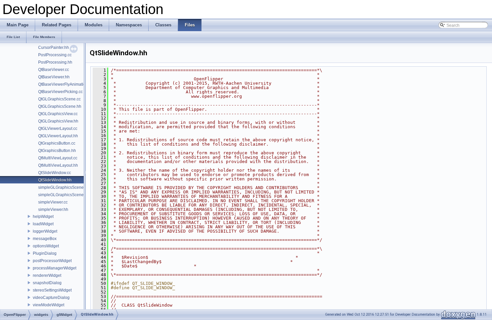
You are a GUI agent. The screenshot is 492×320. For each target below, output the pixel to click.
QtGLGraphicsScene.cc (59, 99)
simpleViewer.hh (53, 209)
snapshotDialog (47, 283)
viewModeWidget (48, 305)
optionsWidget (46, 246)
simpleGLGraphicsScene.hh (63, 194)
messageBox (45, 238)
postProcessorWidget (52, 260)
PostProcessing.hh (55, 62)
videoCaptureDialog (51, 297)
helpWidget (43, 216)
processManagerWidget (54, 268)
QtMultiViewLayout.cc (57, 158)
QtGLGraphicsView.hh (58, 121)
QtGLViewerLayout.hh (58, 136)
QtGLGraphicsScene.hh (59, 106)
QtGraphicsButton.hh (57, 150)
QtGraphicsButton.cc (56, 143)
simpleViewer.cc (53, 202)
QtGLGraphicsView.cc (58, 113)
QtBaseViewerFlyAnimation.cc (65, 84)
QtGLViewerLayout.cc (57, 128)
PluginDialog (45, 253)
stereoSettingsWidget (52, 290)
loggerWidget (45, 231)
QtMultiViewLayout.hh (58, 165)
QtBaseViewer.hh (54, 77)
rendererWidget (47, 275)
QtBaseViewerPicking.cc (60, 91)
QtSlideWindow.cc (54, 172)
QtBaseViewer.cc (53, 69)
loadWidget (43, 224)
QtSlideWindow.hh (55, 180)
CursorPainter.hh (53, 47)
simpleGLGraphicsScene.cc (63, 187)
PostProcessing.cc (55, 55)
